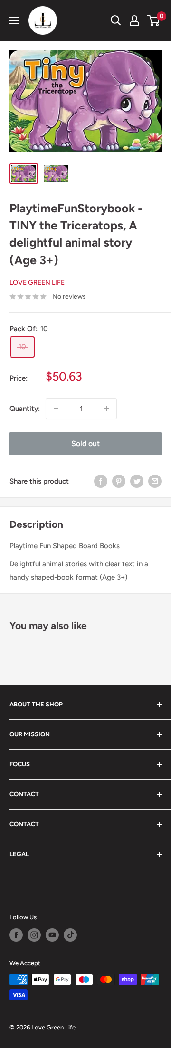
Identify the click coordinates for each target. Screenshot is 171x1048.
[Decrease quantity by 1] (56, 409)
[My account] (134, 20)
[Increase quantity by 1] (106, 409)
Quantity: (25, 408)
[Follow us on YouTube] (52, 935)
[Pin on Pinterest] (118, 481)
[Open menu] (14, 20)
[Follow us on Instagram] (34, 935)
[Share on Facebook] (100, 481)
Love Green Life (37, 282)
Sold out (85, 443)
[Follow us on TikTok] (70, 935)
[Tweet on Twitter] (136, 481)
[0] (154, 20)
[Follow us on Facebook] (16, 935)
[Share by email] (155, 481)
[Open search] (116, 20)
